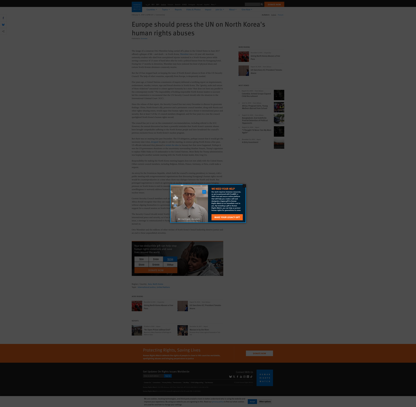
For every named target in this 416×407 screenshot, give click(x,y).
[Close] (244, 186)
